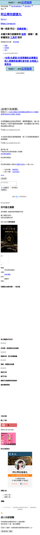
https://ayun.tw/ (8, 23)
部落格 (6, 48)
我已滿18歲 (4, 531)
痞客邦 (18, 164)
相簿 (5, 45)
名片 (5, 50)
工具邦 (13, 37)
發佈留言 (3, 190)
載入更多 (3, 178)
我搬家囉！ (22, 29)
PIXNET (9, 507)
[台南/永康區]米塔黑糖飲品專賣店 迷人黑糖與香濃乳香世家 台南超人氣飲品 (21, 61)
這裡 (23, 34)
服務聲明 (20, 509)
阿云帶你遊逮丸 (11, 14)
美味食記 (15, 169)
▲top (2, 175)
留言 (22, 164)
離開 (10, 531)
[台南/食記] (16, 172)
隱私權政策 (33, 507)
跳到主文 (4, 19)
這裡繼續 (26, 68)
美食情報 (16, 42)
